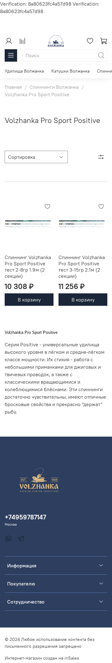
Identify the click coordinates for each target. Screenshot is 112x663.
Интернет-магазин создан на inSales (42, 658)
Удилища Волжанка (24, 71)
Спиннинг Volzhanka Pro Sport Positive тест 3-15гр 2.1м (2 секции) (81, 266)
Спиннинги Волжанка (54, 87)
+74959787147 (25, 517)
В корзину (29, 299)
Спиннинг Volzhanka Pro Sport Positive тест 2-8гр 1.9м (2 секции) (28, 266)
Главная (13, 87)
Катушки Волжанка (70, 71)
